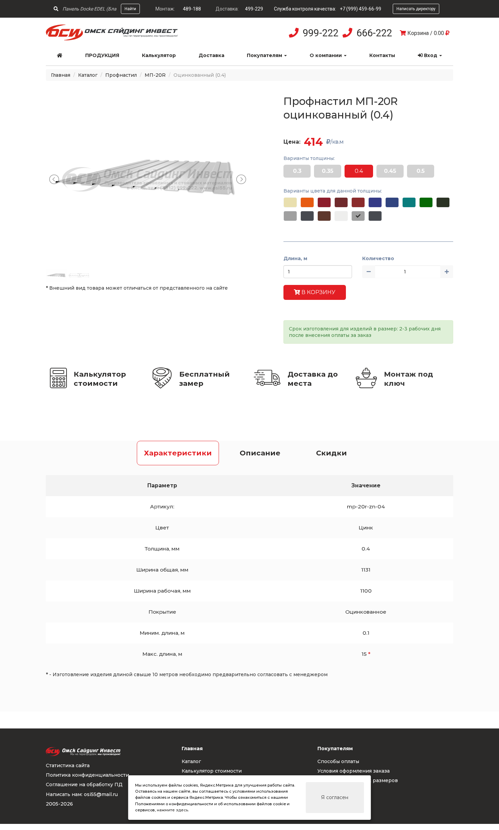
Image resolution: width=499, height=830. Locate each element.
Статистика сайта (68, 765)
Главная (60, 75)
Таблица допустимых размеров (357, 780)
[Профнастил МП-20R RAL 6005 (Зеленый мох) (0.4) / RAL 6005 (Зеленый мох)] (443, 202)
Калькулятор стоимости (100, 378)
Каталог (87, 75)
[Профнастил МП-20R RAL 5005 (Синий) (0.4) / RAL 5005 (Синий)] (392, 202)
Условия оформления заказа (353, 771)
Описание (260, 453)
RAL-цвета (331, 790)
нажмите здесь (172, 810)
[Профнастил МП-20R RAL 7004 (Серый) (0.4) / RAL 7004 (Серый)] (290, 216)
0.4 (359, 171)
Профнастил (121, 75)
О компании (326, 55)
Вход (431, 55)
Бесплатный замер (204, 378)
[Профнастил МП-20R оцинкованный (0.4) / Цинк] (358, 216)
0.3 (297, 171)
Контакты (382, 55)
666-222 (374, 33)
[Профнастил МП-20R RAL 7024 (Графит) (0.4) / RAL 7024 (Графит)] (307, 216)
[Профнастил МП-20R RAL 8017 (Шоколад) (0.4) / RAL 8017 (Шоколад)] (324, 216)
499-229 (254, 9)
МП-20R (155, 75)
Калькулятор (159, 55)
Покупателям (265, 55)
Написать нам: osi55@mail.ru (82, 794)
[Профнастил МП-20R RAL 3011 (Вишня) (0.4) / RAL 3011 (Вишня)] (358, 202)
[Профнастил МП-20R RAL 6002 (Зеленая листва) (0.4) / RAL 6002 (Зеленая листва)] (426, 202)
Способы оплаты (338, 761)
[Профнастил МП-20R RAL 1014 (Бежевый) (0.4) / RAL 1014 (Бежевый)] (290, 202)
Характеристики (178, 453)
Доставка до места (313, 378)
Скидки (331, 453)
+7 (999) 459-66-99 (360, 9)
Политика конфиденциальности (87, 775)
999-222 (320, 33)
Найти (130, 8)
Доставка (211, 55)
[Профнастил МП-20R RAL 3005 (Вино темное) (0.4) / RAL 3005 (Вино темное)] (341, 202)
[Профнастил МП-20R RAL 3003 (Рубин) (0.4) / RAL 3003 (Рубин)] (324, 202)
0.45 (390, 171)
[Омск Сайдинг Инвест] (112, 39)
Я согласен (334, 797)
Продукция (102, 55)
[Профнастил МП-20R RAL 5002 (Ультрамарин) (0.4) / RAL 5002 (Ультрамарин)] (375, 202)
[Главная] (60, 55)
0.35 (327, 171)
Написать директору (416, 8)
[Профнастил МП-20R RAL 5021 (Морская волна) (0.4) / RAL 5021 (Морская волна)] (409, 202)
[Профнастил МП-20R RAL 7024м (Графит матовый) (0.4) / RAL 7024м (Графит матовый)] (375, 216)
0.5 (421, 171)
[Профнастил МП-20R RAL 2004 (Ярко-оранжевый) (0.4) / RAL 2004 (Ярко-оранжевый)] (307, 202)
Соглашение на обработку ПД (84, 784)
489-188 (192, 9)
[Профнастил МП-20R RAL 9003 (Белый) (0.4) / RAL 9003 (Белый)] (341, 216)
